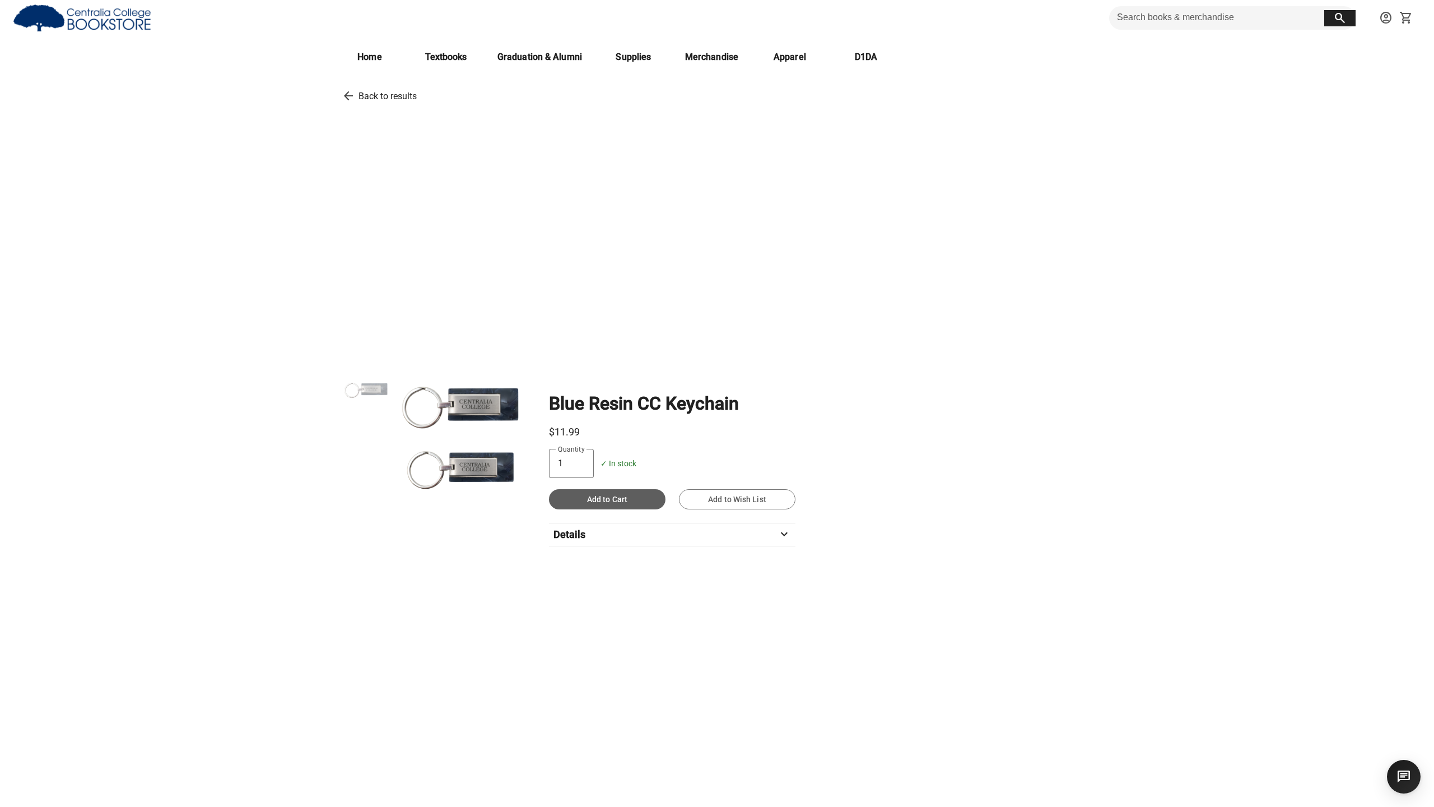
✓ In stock (618, 464)
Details (672, 534)
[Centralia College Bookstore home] (83, 17)
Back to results (387, 96)
